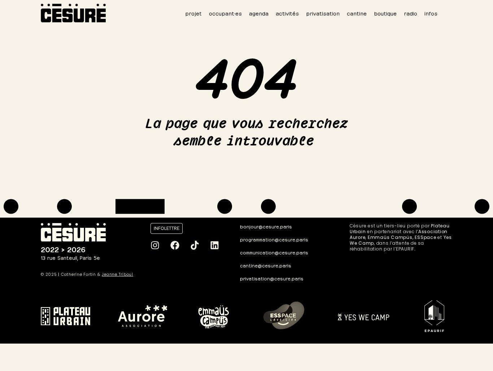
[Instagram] (155, 245)
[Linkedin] (214, 245)
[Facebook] (175, 245)
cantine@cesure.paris (265, 265)
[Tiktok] (195, 245)
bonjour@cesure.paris (266, 226)
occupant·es (225, 12)
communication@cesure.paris (274, 252)
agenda (259, 12)
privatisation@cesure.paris (272, 278)
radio (410, 12)
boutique (385, 12)
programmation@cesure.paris (274, 239)
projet (193, 12)
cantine (357, 12)
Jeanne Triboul (117, 274)
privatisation (323, 12)
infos (430, 12)
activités (287, 12)
